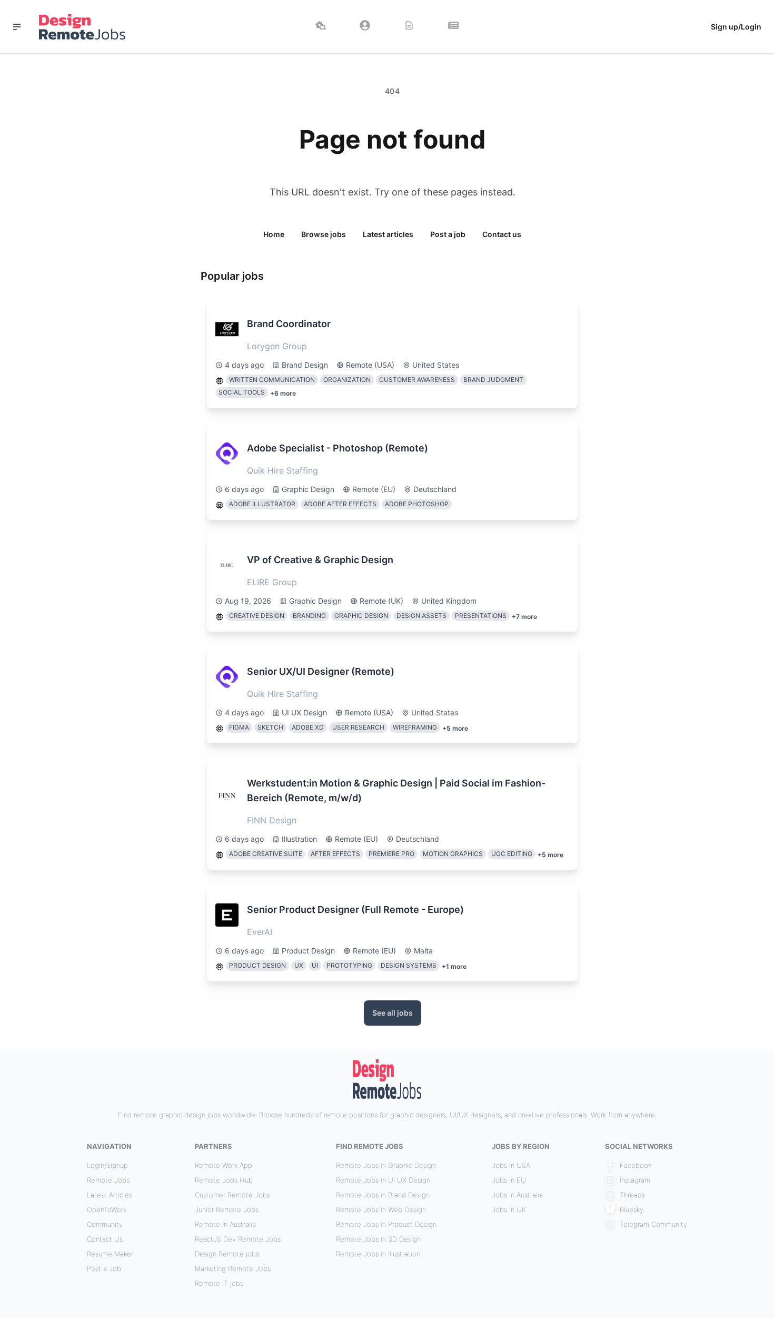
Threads (632, 1195)
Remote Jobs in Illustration (378, 1254)
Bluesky (631, 1209)
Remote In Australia (225, 1224)
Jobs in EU (509, 1180)
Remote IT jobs (219, 1283)
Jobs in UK (509, 1209)
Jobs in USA (511, 1165)
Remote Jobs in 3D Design (378, 1239)
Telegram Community (653, 1224)
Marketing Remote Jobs (233, 1268)
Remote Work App (223, 1165)
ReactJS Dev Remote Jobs (238, 1239)
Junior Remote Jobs (227, 1209)
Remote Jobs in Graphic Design (386, 1165)
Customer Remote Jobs (232, 1195)
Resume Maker (110, 1254)
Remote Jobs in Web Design (381, 1209)
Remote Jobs (108, 1180)
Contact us (501, 234)
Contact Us (105, 1239)
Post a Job (104, 1268)
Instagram (635, 1180)
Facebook (635, 1165)
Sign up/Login (736, 26)
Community (105, 1224)
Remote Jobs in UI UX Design (383, 1180)
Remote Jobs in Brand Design (383, 1195)
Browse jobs (323, 234)
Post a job (447, 234)
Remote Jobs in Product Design (386, 1224)
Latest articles (388, 234)
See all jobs (392, 1012)
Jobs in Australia (517, 1195)
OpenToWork (106, 1209)
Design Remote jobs (227, 1254)
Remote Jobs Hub (224, 1180)
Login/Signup (107, 1165)
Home (273, 234)
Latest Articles (109, 1195)
